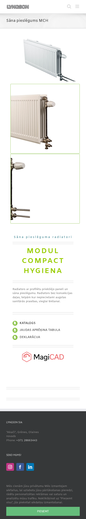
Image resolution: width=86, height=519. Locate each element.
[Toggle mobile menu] (77, 6)
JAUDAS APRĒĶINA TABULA (40, 330)
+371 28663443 (26, 440)
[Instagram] (10, 467)
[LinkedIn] (30, 467)
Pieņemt (43, 511)
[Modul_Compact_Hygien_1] (45, 36)
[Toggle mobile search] (69, 6)
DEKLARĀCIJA (30, 337)
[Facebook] (20, 467)
